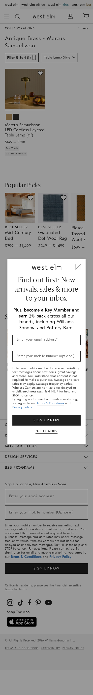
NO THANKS (46, 431)
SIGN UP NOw (46, 420)
